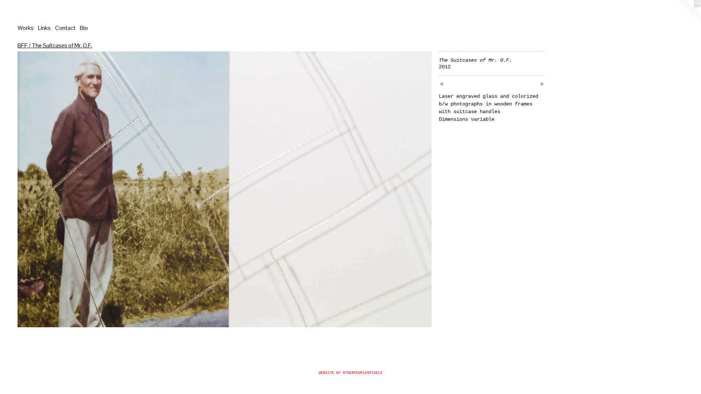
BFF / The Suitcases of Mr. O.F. (55, 45)
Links (44, 28)
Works (26, 28)
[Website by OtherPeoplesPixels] (686, 14)
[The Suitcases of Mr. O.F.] (225, 189)
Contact (65, 28)
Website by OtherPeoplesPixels (350, 373)
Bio (84, 28)
